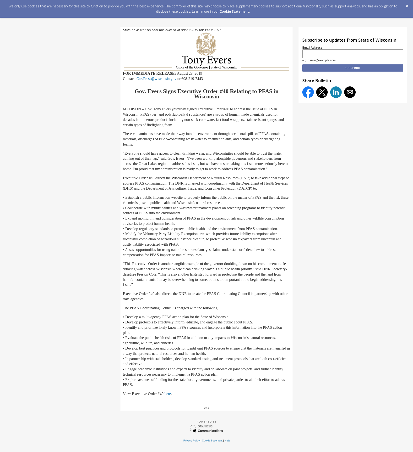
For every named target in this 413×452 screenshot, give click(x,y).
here (167, 394)
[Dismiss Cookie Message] (407, 4)
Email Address (312, 47)
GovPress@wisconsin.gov (156, 79)
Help (227, 440)
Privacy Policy (191, 440)
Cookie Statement (234, 11)
